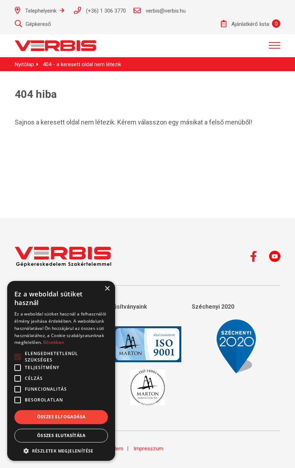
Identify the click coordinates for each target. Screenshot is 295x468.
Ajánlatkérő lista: (250, 24)
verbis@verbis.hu (165, 11)
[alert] (61, 371)
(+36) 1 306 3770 (105, 11)
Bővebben (53, 342)
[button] (61, 450)
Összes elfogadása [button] (61, 417)
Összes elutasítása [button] (61, 435)
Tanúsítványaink (125, 306)
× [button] (107, 288)
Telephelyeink (41, 11)
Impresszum (148, 448)
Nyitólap (24, 64)
